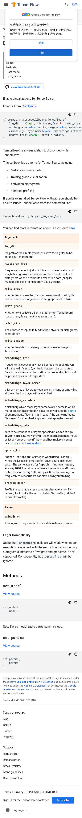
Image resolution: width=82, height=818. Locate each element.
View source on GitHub (25, 87)
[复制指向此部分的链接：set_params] (27, 638)
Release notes (11, 759)
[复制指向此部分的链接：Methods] (26, 576)
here (72, 228)
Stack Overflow (12, 766)
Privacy (18, 792)
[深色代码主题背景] (70, 115)
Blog (5, 718)
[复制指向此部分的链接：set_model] (26, 586)
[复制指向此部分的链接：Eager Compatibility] (34, 535)
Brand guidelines (13, 772)
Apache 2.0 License (34, 685)
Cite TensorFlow (12, 778)
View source (11, 594)
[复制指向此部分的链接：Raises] (17, 507)
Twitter (7, 731)
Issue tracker (10, 753)
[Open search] (66, 4)
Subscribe (63, 800)
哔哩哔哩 (8, 737)
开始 (41, 52)
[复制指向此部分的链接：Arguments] (22, 237)
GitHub (7, 725)
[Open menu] (6, 4)
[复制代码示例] (76, 115)
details (72, 410)
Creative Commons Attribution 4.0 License (30, 681)
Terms (7, 792)
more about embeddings (27, 443)
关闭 (41, 43)
